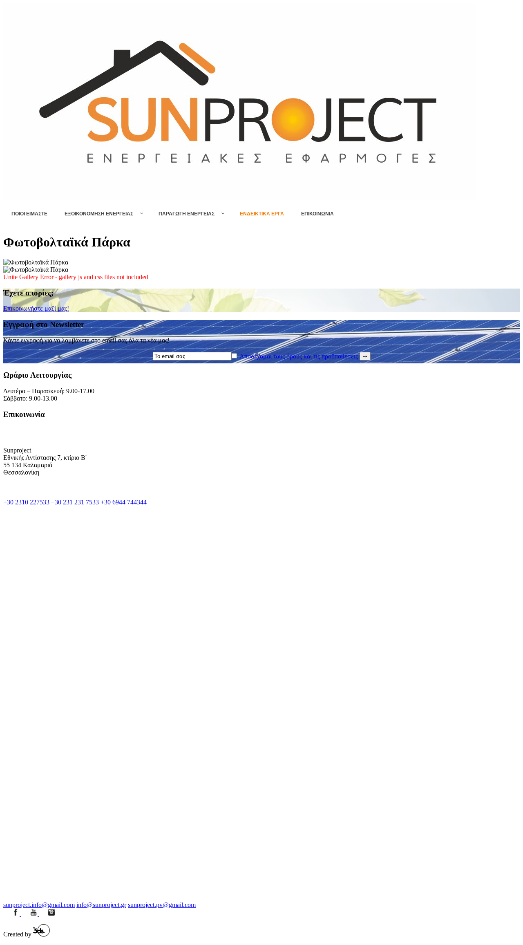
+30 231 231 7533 (75, 502)
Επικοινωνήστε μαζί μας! (36, 308)
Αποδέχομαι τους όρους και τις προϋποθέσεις (298, 356)
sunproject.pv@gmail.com (162, 904)
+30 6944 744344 (124, 502)
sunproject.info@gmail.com (39, 904)
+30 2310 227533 (26, 502)
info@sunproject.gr (101, 904)
